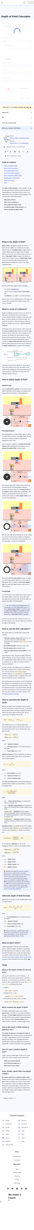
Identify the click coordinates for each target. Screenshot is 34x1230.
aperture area (14, 289)
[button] (17, 107)
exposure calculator (14, 957)
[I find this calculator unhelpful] (11, 151)
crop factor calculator (15, 889)
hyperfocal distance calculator (11, 694)
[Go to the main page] (9, 2)
